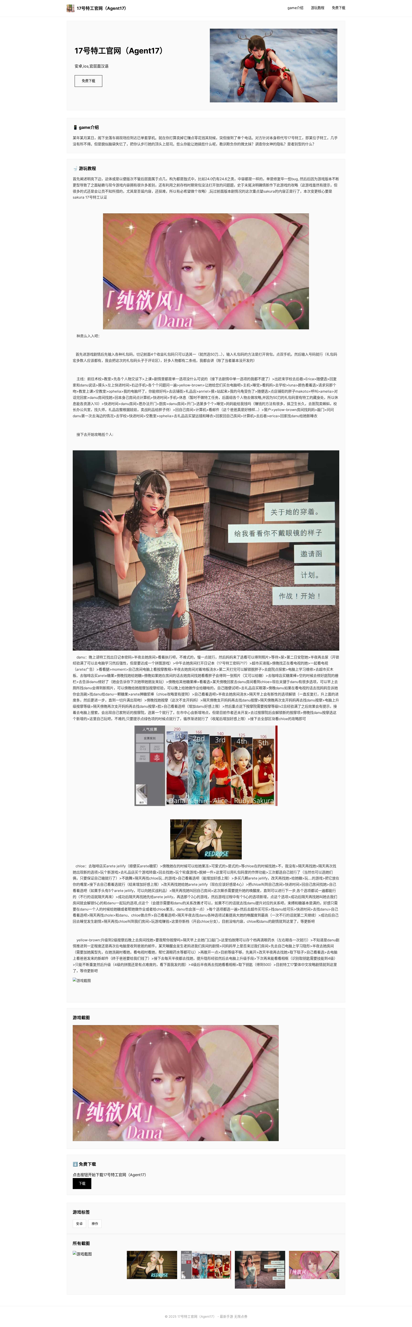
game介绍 (295, 8)
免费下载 (338, 8)
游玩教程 (317, 8)
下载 (82, 1183)
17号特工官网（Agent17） (103, 8)
